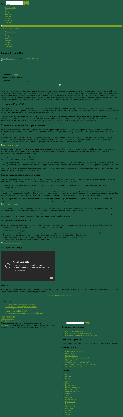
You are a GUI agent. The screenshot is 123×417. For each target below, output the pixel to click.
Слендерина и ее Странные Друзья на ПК (80, 364)
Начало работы (10, 8)
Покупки (68, 398)
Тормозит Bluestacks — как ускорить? (19, 309)
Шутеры (8, 16)
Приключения (70, 400)
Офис (67, 395)
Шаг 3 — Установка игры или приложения (81, 335)
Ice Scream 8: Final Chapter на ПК (77, 358)
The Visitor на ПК (71, 360)
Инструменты (70, 385)
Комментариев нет (32, 58)
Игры (7, 12)
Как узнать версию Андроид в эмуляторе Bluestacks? (25, 313)
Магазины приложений (74, 387)
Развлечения (70, 404)
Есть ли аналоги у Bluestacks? (16, 311)
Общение (68, 393)
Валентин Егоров (7, 58)
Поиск (3, 2)
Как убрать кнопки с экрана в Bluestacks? (20, 305)
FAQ (6, 10)
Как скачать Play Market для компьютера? (21, 307)
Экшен (7, 18)
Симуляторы (9, 22)
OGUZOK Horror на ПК (73, 366)
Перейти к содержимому (10, 28)
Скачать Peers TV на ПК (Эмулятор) (60, 295)
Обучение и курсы (72, 391)
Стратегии (69, 408)
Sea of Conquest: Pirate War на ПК (77, 362)
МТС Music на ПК (7, 319)
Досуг (16, 75)
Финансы (68, 410)
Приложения (9, 14)
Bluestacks (5, 325)
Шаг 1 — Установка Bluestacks (76, 331)
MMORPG (8, 20)
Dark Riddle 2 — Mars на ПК (11, 321)
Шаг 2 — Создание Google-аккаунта (78, 333)
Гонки (67, 379)
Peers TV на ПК (70, 354)
